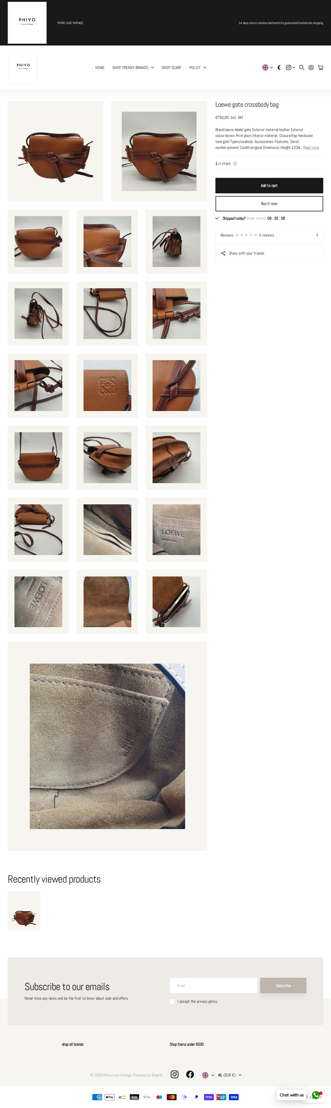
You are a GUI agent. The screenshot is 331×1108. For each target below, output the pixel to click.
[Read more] (290, 67)
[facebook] (190, 1074)
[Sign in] (311, 67)
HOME (99, 67)
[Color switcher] (279, 67)
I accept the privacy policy (197, 1001)
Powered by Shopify (147, 1075)
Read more (311, 147)
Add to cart (269, 185)
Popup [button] (235, 163)
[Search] (301, 67)
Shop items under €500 (187, 1044)
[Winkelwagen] (320, 67)
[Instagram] (174, 1074)
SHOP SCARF (172, 67)
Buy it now (269, 203)
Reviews (247, 235)
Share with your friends (246, 253)
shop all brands (73, 1044)
